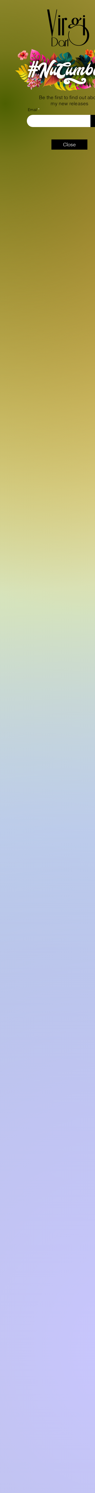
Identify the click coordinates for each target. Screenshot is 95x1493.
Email (32, 110)
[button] (69, 144)
